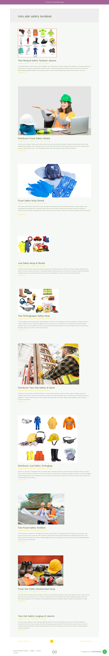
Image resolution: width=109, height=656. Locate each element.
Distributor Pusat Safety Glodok (34, 138)
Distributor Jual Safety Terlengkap (35, 465)
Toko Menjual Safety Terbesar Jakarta (37, 60)
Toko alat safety (34, 619)
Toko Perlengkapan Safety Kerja (34, 315)
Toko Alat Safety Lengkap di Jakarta (36, 616)
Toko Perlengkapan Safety (37, 318)
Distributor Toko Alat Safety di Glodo (36, 387)
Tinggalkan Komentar (23, 63)
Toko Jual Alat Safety (36, 63)
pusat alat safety (35, 592)
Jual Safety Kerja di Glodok (31, 263)
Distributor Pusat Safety (37, 141)
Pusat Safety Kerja (35, 203)
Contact (16, 653)
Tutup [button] (62, 2)
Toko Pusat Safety (35, 530)
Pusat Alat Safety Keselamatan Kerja (36, 589)
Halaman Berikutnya (86, 641)
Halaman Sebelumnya (23, 641)
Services (38, 651)
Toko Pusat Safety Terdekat (32, 527)
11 (61, 641)
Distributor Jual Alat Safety (37, 468)
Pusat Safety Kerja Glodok (31, 200)
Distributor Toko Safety (36, 390)
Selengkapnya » (22, 72)
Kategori (32, 651)
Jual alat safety (34, 266)
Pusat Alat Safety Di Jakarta (20, 651)
